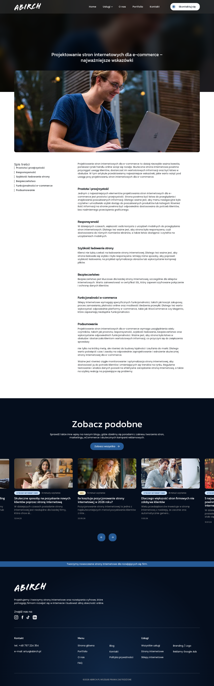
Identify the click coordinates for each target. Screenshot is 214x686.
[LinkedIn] (35, 617)
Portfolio (138, 6)
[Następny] (113, 537)
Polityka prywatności (121, 657)
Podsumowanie (25, 190)
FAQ (80, 663)
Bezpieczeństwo (26, 181)
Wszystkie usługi (150, 645)
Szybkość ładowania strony (33, 176)
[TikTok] (28, 617)
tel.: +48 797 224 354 (26, 645)
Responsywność (26, 172)
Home (92, 6)
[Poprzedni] (101, 537)
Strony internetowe (152, 651)
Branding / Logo (182, 645)
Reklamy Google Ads (185, 651)
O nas (122, 6)
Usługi (106, 6)
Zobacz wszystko (104, 446)
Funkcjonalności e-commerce (34, 185)
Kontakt (154, 6)
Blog (112, 645)
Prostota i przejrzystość (30, 167)
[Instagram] (16, 617)
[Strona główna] (27, 6)
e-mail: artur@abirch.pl (27, 651)
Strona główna (86, 645)
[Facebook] (22, 617)
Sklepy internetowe (152, 657)
